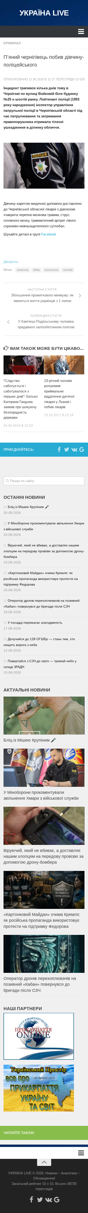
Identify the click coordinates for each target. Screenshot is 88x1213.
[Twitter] (66, 449)
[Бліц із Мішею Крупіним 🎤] (44, 716)
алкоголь (23, 270)
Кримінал (12, 43)
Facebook (48, 234)
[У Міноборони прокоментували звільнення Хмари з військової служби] (44, 768)
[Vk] (74, 449)
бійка (36, 270)
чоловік (68, 270)
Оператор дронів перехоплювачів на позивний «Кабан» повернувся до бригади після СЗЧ (40, 984)
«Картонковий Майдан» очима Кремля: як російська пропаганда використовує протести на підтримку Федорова (41, 578)
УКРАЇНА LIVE (44, 13)
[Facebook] (59, 449)
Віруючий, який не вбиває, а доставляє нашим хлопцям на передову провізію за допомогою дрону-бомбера (44, 551)
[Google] (81, 449)
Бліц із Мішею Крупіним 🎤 (28, 507)
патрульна (51, 270)
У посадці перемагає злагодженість (35, 622)
